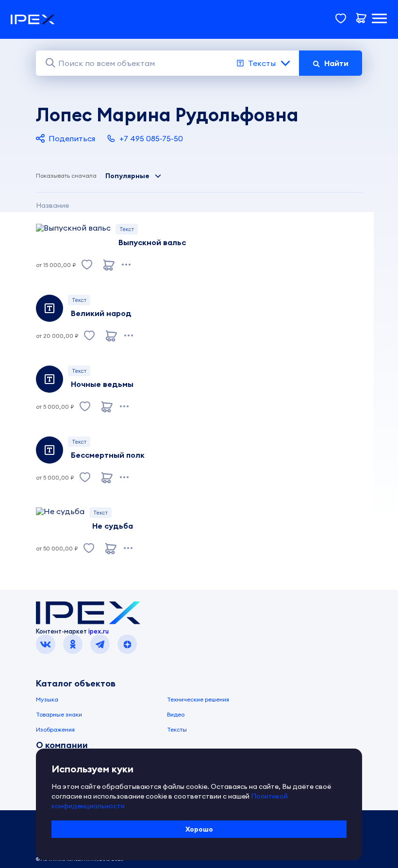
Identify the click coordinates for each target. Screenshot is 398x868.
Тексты (262, 63)
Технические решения (198, 699)
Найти (336, 63)
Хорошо (199, 829)
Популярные (127, 175)
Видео (175, 714)
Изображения (55, 729)
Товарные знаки (59, 714)
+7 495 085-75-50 (151, 138)
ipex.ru (98, 631)
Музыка (47, 699)
